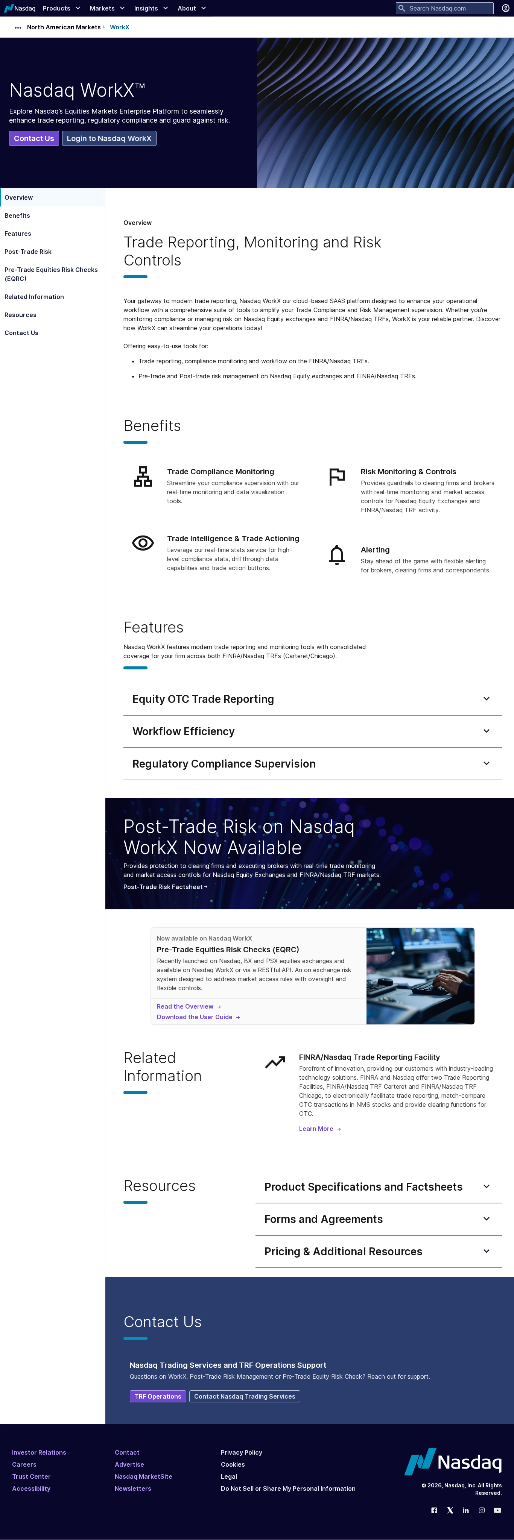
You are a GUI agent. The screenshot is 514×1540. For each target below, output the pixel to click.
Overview (19, 197)
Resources (20, 315)
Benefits (17, 215)
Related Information (34, 296)
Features (18, 233)
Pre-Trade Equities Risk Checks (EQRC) (51, 274)
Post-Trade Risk (28, 251)
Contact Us (21, 333)
